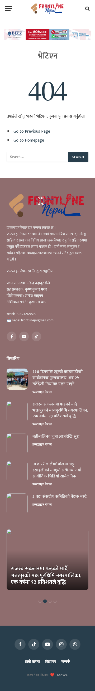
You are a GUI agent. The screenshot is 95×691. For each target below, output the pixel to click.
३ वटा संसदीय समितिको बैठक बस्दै (59, 496)
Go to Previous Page (31, 131)
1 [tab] (39, 601)
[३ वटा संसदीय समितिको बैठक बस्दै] (17, 503)
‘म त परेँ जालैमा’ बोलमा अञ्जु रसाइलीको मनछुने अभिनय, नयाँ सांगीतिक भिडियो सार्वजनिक (56, 470)
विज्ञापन (50, 662)
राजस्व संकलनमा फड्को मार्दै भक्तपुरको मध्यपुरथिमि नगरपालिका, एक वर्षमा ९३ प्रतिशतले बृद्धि (60, 410)
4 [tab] (55, 601)
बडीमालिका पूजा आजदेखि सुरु (55, 436)
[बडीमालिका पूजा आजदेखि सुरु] (17, 443)
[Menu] (8, 9)
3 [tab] (50, 601)
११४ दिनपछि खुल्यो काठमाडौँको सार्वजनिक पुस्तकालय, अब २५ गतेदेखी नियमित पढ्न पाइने (57, 378)
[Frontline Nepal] (47, 8)
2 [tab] (45, 601)
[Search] (87, 9)
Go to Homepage (28, 140)
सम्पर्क (65, 662)
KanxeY (62, 675)
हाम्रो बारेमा (32, 662)
